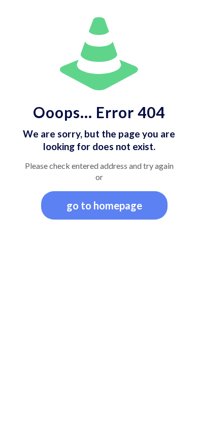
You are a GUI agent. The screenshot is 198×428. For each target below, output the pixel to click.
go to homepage (104, 205)
